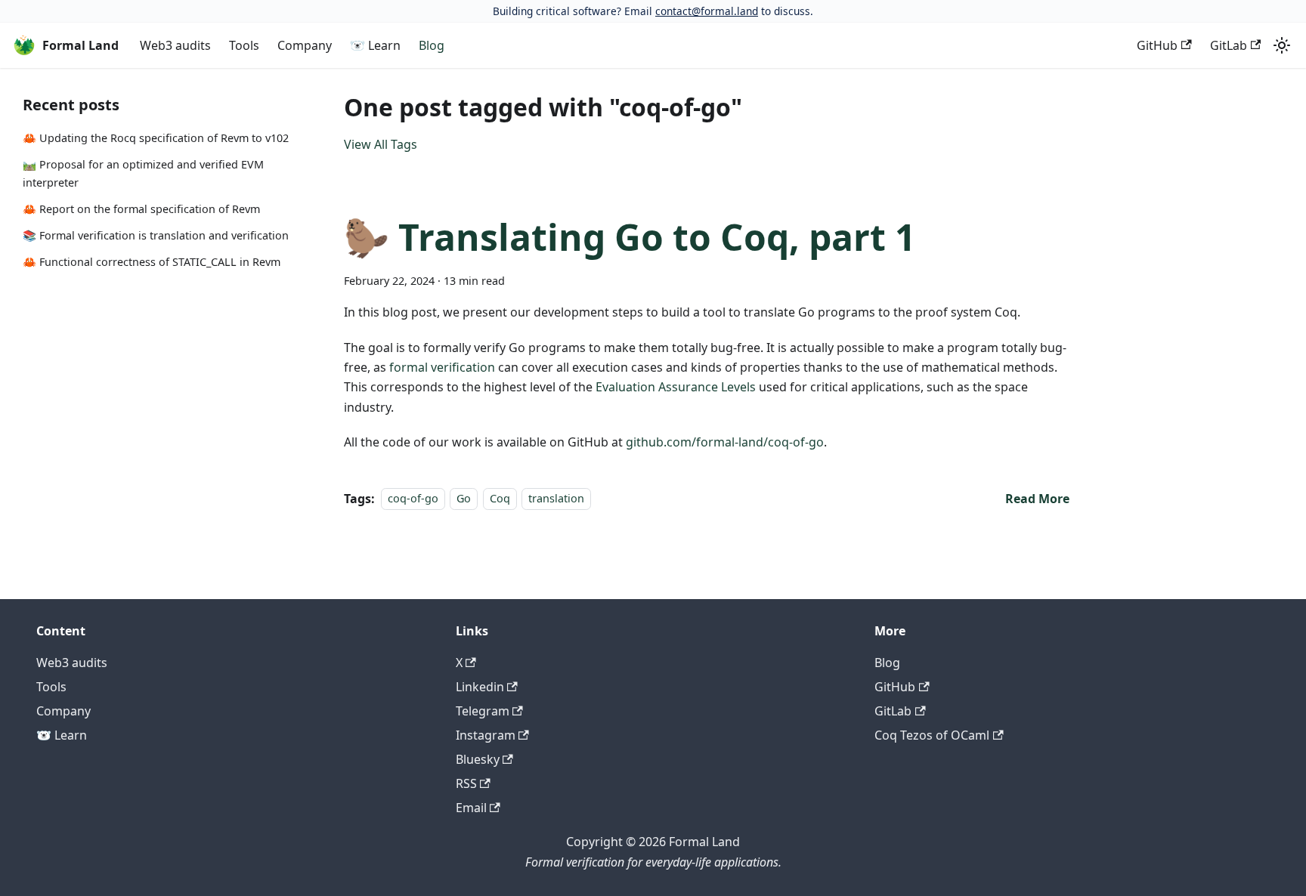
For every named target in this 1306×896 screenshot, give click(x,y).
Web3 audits (175, 45)
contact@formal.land (706, 11)
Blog (431, 45)
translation (556, 499)
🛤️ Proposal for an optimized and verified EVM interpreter (143, 173)
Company (304, 45)
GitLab (1228, 45)
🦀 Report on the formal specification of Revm (141, 209)
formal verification (442, 367)
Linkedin (480, 686)
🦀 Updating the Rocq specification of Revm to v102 (156, 138)
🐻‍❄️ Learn (375, 45)
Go (463, 499)
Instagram (485, 735)
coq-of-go (413, 499)
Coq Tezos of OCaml (931, 735)
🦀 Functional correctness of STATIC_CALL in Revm (151, 262)
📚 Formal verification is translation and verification (156, 235)
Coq (500, 499)
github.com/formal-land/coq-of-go (725, 442)
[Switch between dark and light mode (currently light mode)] (1282, 45)
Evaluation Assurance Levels (676, 386)
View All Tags (380, 144)
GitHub (1157, 45)
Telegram (482, 711)
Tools (244, 45)
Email (471, 807)
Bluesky (478, 759)
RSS (466, 783)
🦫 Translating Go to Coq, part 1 (629, 236)
